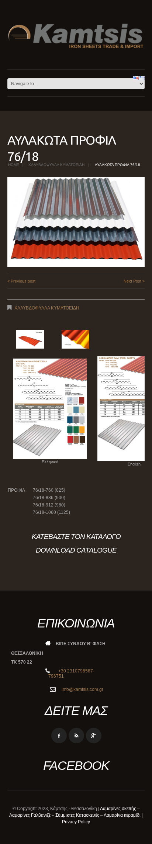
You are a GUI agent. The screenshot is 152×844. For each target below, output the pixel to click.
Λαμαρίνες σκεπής (118, 808)
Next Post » (134, 281)
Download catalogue (76, 550)
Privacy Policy (76, 821)
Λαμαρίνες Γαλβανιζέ (30, 815)
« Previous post (21, 281)
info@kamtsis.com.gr (82, 689)
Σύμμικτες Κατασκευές (77, 815)
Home (13, 165)
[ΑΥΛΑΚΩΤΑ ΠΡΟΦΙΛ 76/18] (76, 222)
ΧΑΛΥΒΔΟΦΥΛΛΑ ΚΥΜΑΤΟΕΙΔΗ (56, 165)
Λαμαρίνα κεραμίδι (122, 815)
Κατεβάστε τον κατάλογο (76, 536)
